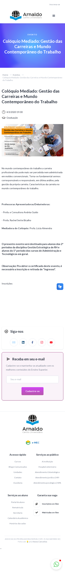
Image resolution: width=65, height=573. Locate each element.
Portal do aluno (17, 502)
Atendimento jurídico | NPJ (47, 477)
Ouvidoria (17, 483)
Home (5, 75)
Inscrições (7, 283)
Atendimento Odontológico (47, 472)
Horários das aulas (18, 523)
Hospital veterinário (47, 467)
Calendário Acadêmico (18, 518)
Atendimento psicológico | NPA (47, 483)
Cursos (17, 461)
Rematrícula (17, 507)
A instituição (47, 461)
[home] (25, 15)
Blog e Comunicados (18, 467)
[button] (53, 15)
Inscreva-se (55, 4)
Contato (17, 477)
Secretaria (17, 513)
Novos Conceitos (40, 542)
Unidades (18, 472)
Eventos (16, 75)
